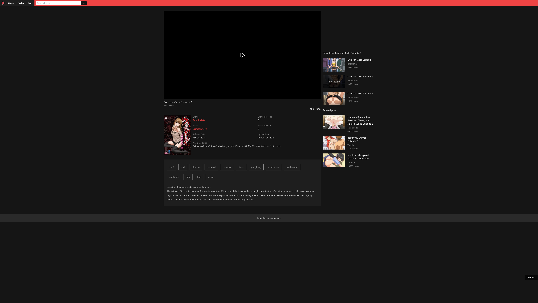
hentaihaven (263, 218)
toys (199, 177)
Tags (30, 3)
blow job (196, 167)
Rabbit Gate (199, 120)
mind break (273, 167)
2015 (171, 167)
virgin (211, 177)
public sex (174, 177)
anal (183, 167)
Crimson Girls (200, 128)
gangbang (256, 167)
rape (188, 177)
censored (211, 167)
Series (21, 3)
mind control (292, 167)
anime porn (275, 218)
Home (11, 3)
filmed (241, 167)
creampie (227, 167)
